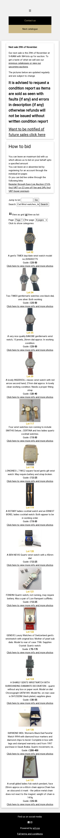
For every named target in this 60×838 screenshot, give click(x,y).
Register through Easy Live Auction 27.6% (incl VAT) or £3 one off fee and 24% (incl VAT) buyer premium (30, 188)
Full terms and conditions (30, 833)
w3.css (36, 828)
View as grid (16, 214)
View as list (32, 214)
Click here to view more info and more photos (30, 266)
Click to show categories (21, 223)
